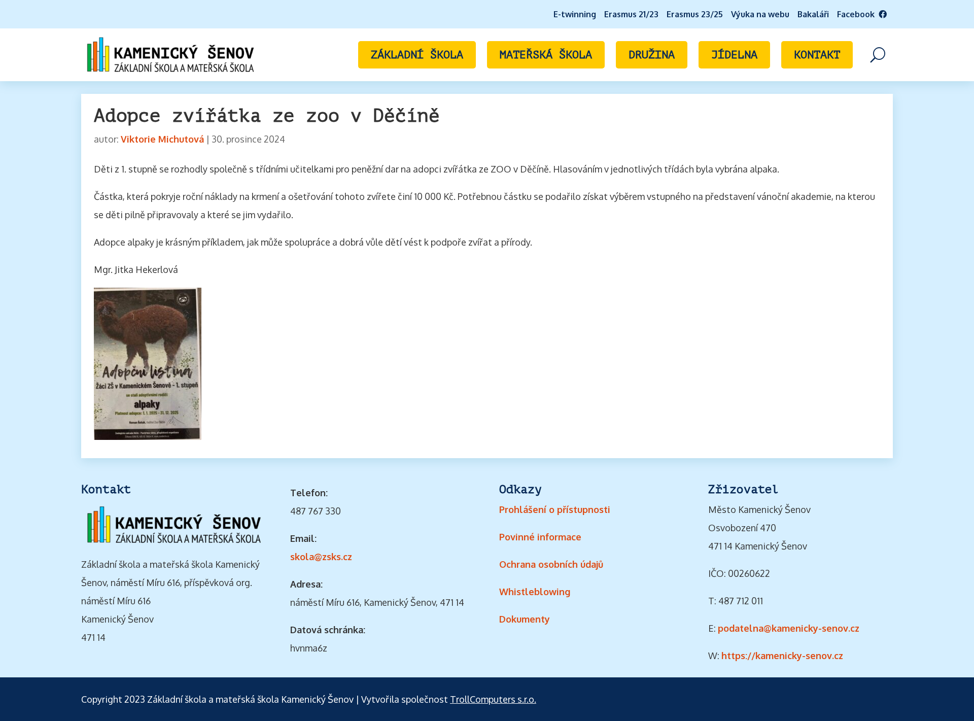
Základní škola (417, 55)
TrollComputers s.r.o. (493, 699)
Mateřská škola (546, 55)
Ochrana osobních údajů (551, 564)
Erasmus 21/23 (631, 14)
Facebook (858, 14)
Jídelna (734, 55)
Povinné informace (540, 536)
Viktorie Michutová (162, 139)
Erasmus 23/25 (695, 14)
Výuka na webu (760, 14)
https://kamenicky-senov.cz (782, 655)
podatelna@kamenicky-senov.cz (788, 628)
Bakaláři (813, 14)
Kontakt (817, 55)
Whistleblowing (534, 591)
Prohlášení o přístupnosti (554, 509)
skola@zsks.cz (321, 556)
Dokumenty (524, 619)
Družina (652, 55)
